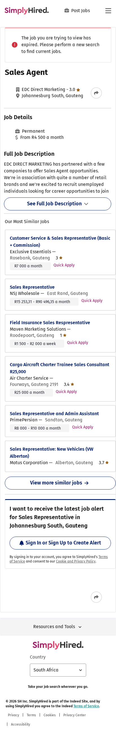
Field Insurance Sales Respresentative (50, 322)
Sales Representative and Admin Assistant (54, 413)
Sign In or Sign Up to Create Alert (63, 543)
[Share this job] (96, 93)
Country (38, 657)
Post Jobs (80, 10)
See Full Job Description (54, 204)
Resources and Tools (54, 626)
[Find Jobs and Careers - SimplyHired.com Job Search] (27, 10)
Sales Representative (32, 287)
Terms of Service (86, 706)
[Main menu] (108, 10)
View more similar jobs (56, 483)
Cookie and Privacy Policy (75, 561)
